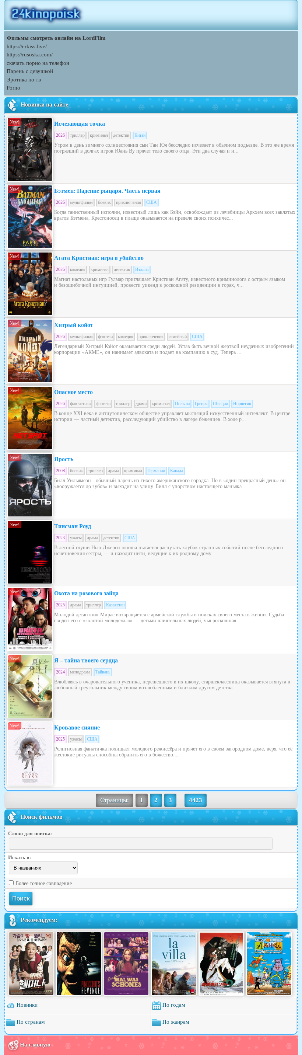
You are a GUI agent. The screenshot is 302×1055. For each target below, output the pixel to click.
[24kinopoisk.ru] (151, 15)
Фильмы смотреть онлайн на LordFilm (56, 38)
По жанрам (175, 1022)
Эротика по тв (24, 80)
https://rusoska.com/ (30, 55)
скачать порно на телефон (38, 63)
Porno (13, 88)
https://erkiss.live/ (27, 46)
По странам (30, 1022)
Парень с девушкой (30, 71)
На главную (35, 1044)
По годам (173, 1005)
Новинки (26, 1005)
